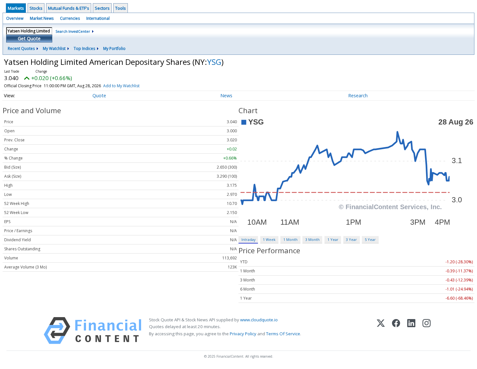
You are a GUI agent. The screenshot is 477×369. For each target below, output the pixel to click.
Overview (14, 18)
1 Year (332, 239)
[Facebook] (396, 330)
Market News (42, 18)
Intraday (248, 239)
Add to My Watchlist (121, 86)
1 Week (269, 239)
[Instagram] (426, 330)
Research (358, 95)
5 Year (370, 239)
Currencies (70, 18)
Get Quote (29, 38)
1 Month (290, 239)
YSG (214, 61)
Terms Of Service (283, 334)
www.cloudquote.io (259, 320)
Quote (99, 95)
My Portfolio (114, 48)
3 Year (351, 239)
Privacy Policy (243, 334)
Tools (120, 8)
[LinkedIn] (411, 330)
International (98, 18)
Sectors (102, 8)
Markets (16, 8)
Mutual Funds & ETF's (68, 8)
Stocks (36, 8)
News (226, 95)
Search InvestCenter (72, 31)
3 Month (312, 239)
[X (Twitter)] (380, 330)
